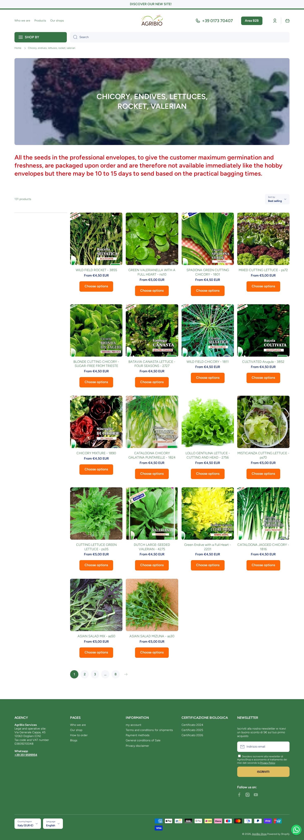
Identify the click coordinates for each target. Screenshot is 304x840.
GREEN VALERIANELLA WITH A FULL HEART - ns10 (151, 272)
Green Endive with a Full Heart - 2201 (207, 547)
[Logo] (152, 21)
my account (133, 725)
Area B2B (252, 21)
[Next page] (125, 674)
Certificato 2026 (192, 735)
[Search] (73, 37)
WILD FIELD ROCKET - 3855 (96, 270)
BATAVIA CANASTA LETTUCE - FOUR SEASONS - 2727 (151, 364)
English (50, 825)
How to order (79, 735)
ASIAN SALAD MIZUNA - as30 (151, 636)
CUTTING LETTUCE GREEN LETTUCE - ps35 (96, 547)
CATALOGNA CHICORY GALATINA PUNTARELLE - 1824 (152, 455)
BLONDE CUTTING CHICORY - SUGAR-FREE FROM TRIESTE (96, 364)
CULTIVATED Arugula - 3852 (263, 362)
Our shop (76, 730)
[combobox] (180, 37)
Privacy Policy (267, 762)
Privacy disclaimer (137, 746)
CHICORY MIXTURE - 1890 (96, 453)
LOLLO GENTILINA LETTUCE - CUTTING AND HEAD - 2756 (208, 455)
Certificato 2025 (192, 730)
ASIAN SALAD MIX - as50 (96, 636)
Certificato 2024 (192, 725)
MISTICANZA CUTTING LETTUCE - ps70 (263, 455)
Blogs (73, 740)
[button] (287, 21)
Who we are (78, 725)
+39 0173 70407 (217, 20)
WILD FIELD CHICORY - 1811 (208, 362)
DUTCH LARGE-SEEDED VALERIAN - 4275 (152, 547)
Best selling (275, 201)
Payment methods (138, 735)
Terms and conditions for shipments (149, 730)
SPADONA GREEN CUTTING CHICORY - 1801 (208, 272)
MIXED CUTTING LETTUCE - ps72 (263, 270)
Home (17, 48)
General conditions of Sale (143, 740)
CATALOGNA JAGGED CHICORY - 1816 (263, 547)
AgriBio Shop (259, 834)
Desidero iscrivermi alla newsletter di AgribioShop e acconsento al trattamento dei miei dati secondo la (262, 759)
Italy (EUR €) (25, 825)
